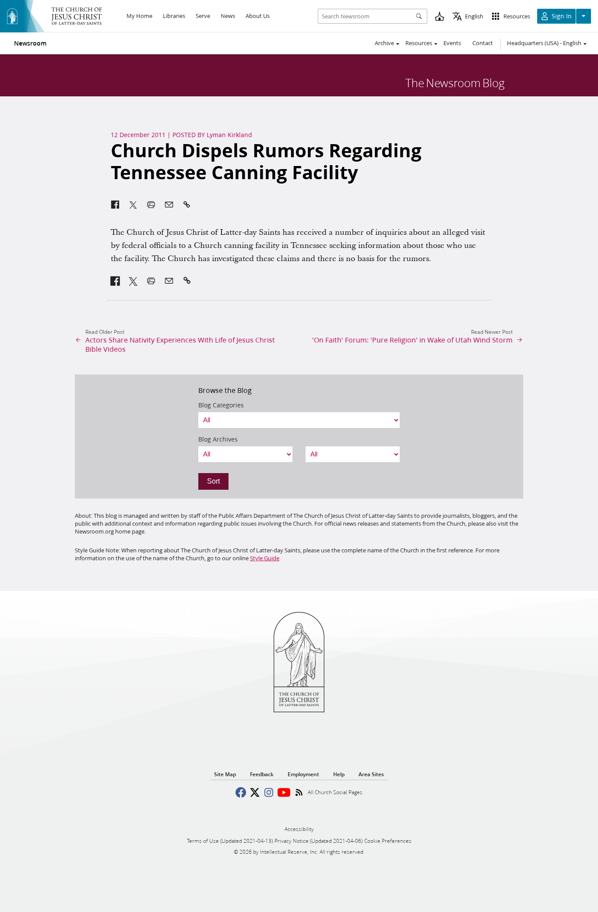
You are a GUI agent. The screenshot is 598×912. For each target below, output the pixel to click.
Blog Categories (221, 405)
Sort (213, 481)
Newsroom (30, 43)
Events (452, 43)
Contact (482, 43)
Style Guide (264, 558)
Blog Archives (218, 439)
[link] (115, 281)
